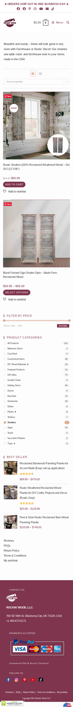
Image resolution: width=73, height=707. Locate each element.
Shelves (11, 417)
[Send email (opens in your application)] (48, 8)
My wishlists (11, 560)
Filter (63, 326)
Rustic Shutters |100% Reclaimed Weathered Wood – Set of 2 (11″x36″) (36, 166)
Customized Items (16, 359)
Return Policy (11, 550)
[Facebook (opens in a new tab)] (19, 8)
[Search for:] (66, 22)
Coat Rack (12, 353)
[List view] (40, 73)
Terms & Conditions (15, 555)
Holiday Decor (14, 385)
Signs (10, 427)
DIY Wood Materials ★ (18, 364)
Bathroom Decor (15, 348)
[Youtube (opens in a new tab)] (42, 8)
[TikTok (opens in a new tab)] (53, 8)
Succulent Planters (16, 438)
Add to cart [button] (14, 184)
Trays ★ (11, 443)
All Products (13, 343)
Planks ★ (12, 411)
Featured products (16, 369)
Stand (10, 433)
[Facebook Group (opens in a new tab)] (25, 8)
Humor (10, 390)
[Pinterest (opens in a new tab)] (30, 8)
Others (10, 406)
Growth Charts (14, 380)
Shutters (11, 422)
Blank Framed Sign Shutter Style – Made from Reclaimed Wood (30, 274)
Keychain (11, 396)
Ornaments (12, 401)
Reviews (9, 540)
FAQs (7, 545)
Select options (16, 292)
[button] (14, 191)
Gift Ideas (12, 374)
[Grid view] (33, 73)
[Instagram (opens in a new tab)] (36, 8)
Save (9, 96)
